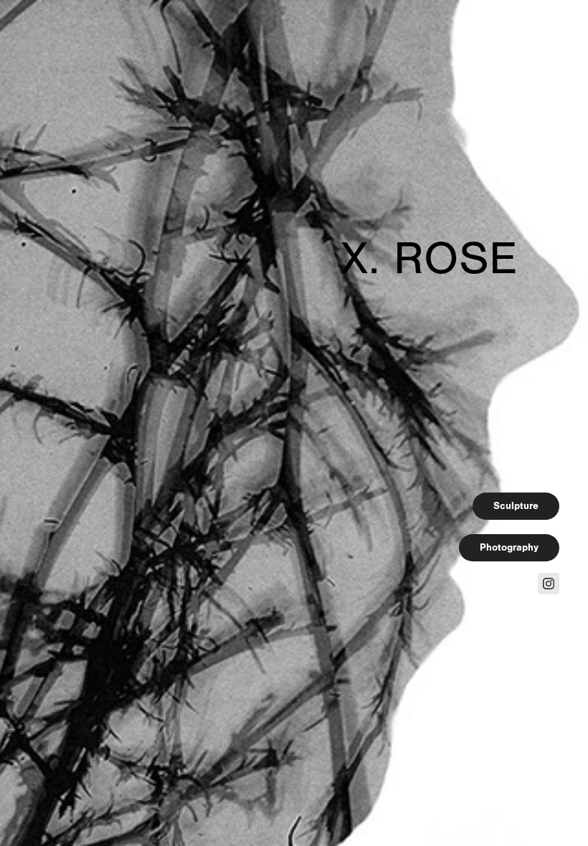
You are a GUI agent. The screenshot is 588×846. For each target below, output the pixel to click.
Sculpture (516, 506)
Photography (509, 547)
